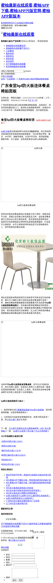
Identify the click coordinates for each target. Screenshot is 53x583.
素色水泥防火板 (9, 446)
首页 (3, 79)
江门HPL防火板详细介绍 (16, 503)
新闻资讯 (10, 56)
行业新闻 (11, 79)
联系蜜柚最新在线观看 (16, 66)
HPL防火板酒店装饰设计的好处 (19, 488)
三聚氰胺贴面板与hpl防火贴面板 (30, 410)
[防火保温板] (7, 76)
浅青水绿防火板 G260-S (12, 441)
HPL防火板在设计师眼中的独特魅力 (21, 493)
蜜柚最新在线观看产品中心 (18, 48)
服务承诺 (10, 53)
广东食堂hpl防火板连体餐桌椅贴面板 (33, 79)
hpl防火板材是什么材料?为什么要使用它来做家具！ (28, 496)
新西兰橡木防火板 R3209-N (14, 455)
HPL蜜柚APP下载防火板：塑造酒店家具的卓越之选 (28, 480)
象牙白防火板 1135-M (11, 450)
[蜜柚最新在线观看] (18, 34)
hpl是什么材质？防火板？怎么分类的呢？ (31, 431)
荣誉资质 (10, 59)
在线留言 (21, 23)
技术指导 (10, 61)
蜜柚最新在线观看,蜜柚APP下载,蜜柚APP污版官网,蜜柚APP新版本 (25, 10)
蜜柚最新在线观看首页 (16, 46)
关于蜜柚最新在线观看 (16, 64)
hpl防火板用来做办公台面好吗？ (20, 498)
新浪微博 (5, 23)
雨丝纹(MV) (7, 460)
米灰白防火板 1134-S (11, 464)
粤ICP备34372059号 (16, 540)
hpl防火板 (5, 131)
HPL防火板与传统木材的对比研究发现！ (23, 490)
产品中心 (25, 524)
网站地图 (29, 23)
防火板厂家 (14, 420)
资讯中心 (13, 23)
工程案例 (10, 51)
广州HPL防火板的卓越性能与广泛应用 (22, 501)
